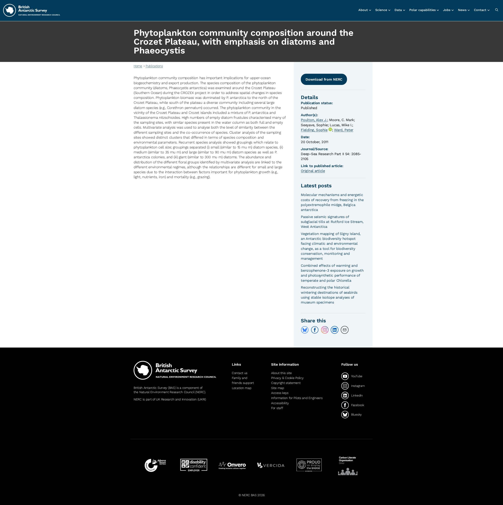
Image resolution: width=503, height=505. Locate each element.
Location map (242, 388)
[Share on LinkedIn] (335, 330)
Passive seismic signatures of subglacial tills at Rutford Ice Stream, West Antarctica (332, 222)
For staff (277, 408)
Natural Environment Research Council (167, 392)
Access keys (279, 393)
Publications (154, 66)
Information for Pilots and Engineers (297, 398)
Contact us (239, 373)
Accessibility (280, 403)
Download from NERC (324, 79)
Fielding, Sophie (314, 130)
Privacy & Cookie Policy (287, 378)
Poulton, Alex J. (314, 120)
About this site (281, 373)
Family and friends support (243, 380)
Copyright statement (286, 383)
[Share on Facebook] (315, 330)
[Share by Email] (345, 330)
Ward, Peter (343, 130)
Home (138, 66)
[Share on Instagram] (325, 330)
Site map (277, 388)
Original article (313, 171)
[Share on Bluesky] (305, 330)
